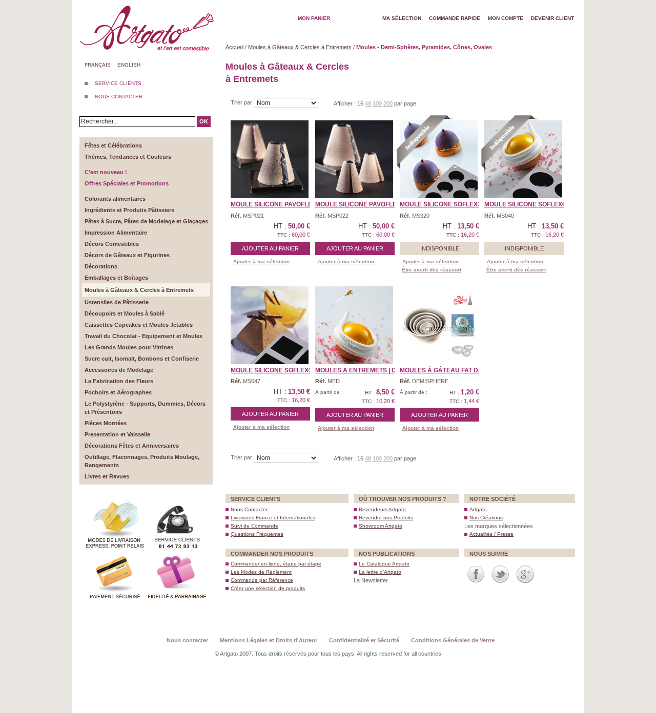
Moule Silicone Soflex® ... (444, 204)
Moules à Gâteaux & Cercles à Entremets (300, 47)
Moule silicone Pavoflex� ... (280, 204)
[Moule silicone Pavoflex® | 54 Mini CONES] (354, 159)
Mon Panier (314, 18)
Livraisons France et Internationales (273, 517)
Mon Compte (505, 18)
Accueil (234, 47)
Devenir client (552, 18)
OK (203, 121)
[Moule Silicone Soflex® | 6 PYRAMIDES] (270, 325)
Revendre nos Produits (386, 517)
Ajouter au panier (270, 248)
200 (388, 103)
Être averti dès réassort (431, 269)
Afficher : (345, 103)
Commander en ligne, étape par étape (276, 564)
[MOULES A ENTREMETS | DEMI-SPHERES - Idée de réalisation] (354, 325)
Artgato (478, 509)
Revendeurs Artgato (382, 509)
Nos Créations (486, 517)
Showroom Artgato (380, 526)
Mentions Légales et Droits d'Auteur (268, 640)
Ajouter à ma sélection (261, 261)
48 (368, 103)
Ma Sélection (401, 18)
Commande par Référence (262, 580)
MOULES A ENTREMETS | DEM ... (363, 370)
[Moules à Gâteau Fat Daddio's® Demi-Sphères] (439, 325)
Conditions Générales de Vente (453, 640)
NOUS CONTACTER (118, 96)
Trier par (242, 102)
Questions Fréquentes (257, 534)
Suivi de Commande (254, 526)
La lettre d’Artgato (380, 572)
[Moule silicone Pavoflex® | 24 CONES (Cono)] (270, 159)
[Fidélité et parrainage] (177, 555)
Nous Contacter (249, 509)
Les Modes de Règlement (261, 572)
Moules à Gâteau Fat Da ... (444, 370)
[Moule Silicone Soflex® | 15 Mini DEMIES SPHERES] (439, 159)
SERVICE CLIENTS (118, 83)
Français (98, 65)
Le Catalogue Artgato (384, 564)
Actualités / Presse (491, 534)
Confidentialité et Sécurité (364, 640)
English (128, 65)
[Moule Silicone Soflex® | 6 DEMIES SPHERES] (523, 159)
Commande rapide (454, 18)
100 (377, 103)
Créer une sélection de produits (268, 588)
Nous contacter (187, 640)
